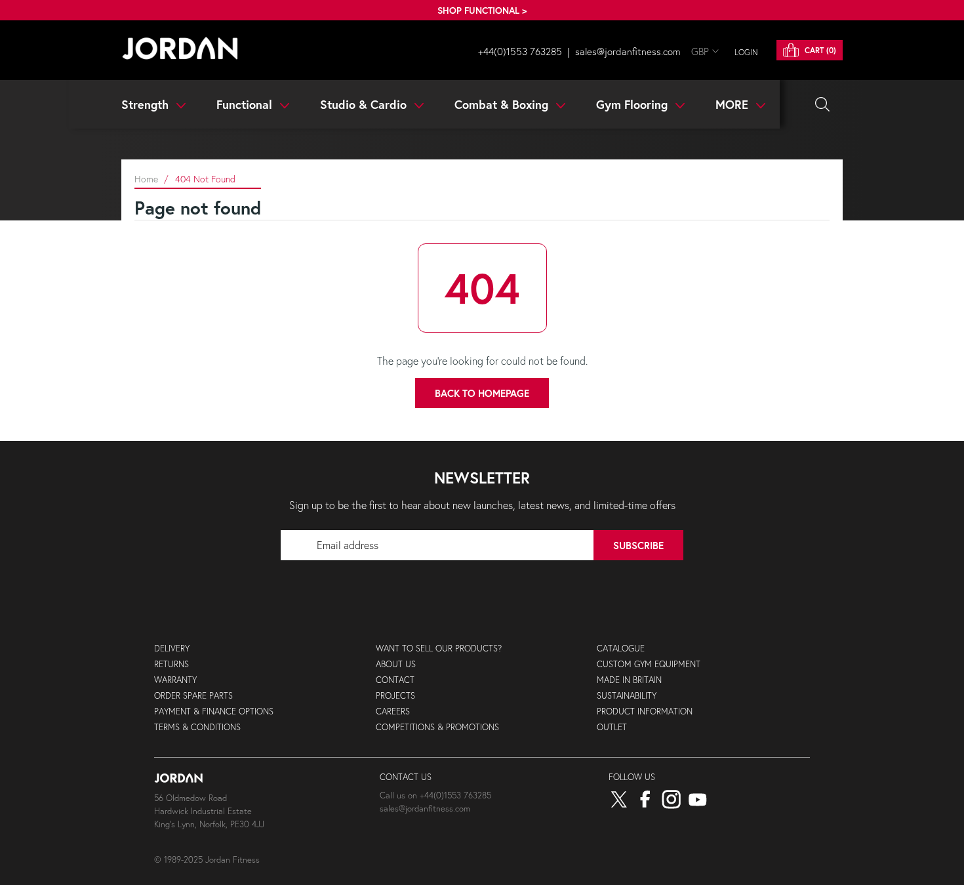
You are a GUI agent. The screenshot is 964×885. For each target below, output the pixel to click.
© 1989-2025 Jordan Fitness (207, 859)
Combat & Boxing (503, 104)
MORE (733, 104)
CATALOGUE (621, 648)
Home (146, 179)
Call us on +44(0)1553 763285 (435, 795)
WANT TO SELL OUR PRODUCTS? (439, 648)
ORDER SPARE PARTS (193, 695)
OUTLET (612, 727)
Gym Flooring (633, 104)
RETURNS (171, 664)
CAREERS (393, 711)
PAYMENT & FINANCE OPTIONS (213, 711)
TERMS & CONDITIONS (197, 727)
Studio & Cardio (365, 104)
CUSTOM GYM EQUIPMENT (648, 664)
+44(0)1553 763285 (520, 51)
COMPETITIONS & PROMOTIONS (437, 727)
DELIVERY (172, 648)
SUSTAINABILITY (626, 695)
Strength (146, 104)
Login (746, 52)
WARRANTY (175, 680)
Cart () (819, 50)
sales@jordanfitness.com (628, 51)
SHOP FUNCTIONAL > (482, 10)
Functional (245, 104)
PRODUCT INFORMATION (645, 711)
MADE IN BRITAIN (629, 680)
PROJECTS (395, 695)
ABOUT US (396, 664)
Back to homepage (482, 393)
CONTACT (395, 680)
